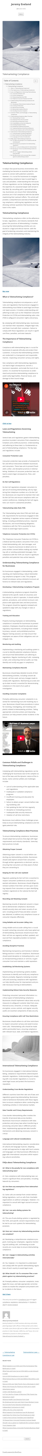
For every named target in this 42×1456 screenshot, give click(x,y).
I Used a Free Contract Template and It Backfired (18, 1418)
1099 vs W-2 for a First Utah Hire (13, 1410)
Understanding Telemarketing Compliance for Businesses (22, 101)
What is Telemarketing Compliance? (20, 88)
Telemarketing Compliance (13, 84)
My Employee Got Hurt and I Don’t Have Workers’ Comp (20, 1402)
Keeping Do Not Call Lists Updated (20, 119)
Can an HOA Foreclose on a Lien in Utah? (16, 1376)
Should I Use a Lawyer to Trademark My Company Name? (21, 1423)
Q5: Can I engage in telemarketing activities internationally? (22, 152)
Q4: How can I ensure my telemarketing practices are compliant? (24, 149)
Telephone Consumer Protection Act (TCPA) (22, 98)
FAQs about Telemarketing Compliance (21, 138)
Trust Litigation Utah (9, 1425)
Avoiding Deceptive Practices (19, 124)
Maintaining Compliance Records (20, 109)
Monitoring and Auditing (18, 107)
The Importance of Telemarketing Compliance (23, 90)
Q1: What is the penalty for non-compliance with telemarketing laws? (24, 141)
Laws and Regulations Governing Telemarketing (23, 92)
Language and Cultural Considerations (21, 137)
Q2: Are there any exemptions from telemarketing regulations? (24, 144)
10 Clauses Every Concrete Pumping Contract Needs (19, 1420)
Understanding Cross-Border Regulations (22, 133)
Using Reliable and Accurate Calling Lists (22, 123)
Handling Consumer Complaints (20, 111)
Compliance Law (23, 1300)
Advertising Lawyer (9, 1389)
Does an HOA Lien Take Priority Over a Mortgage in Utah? (21, 1384)
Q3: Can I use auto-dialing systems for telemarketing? (25, 147)
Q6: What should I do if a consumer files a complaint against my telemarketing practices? (24, 156)
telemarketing (22, 1302)
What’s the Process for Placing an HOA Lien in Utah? (19, 1387)
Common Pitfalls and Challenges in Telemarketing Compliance (24, 113)
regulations (14, 1302)
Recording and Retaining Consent (20, 121)
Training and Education (18, 105)
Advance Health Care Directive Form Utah (16, 1399)
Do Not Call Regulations (18, 95)
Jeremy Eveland (21, 4)
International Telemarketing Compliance (21, 131)
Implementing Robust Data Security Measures (23, 128)
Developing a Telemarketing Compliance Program (24, 104)
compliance (6, 1302)
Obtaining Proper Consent (19, 118)
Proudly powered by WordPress (12, 1452)
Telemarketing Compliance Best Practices (21, 116)
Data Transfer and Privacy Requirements (22, 135)
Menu (21, 14)
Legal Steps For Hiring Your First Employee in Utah (19, 1415)
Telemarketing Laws (31, 1352)
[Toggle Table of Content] (34, 81)
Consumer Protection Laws (19, 93)
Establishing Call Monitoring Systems (21, 126)
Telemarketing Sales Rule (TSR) (20, 97)
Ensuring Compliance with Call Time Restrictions (23, 130)
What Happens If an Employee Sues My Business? (18, 1412)
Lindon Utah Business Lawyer (12, 1392)
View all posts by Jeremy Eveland (14, 1336)
